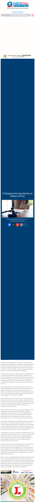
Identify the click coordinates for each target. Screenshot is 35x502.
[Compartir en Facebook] (9, 224)
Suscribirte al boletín (17, 12)
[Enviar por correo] (21, 224)
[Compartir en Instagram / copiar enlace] (17, 224)
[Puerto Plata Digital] (17, 5)
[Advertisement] (17, 35)
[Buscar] (29, 15)
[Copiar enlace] (25, 224)
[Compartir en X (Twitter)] (13, 224)
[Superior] (17, 56)
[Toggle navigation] (32, 15)
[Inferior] (17, 471)
